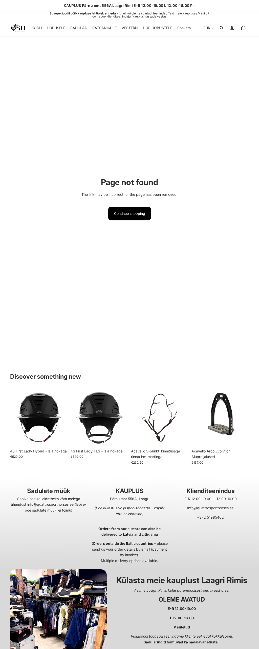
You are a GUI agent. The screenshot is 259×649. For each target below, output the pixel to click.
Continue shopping (129, 213)
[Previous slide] (14, 417)
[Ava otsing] (221, 27)
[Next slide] (64, 417)
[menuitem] (184, 28)
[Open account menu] (232, 27)
